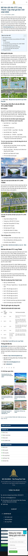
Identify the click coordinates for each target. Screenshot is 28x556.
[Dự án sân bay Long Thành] (20, 377)
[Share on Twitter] (7, 368)
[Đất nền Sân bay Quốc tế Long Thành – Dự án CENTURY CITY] (7, 404)
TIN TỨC (5, 418)
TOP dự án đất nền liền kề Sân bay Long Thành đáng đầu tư (19, 397)
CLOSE (25, 532)
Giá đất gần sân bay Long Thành (19, 411)
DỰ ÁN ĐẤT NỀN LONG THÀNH (14, 417)
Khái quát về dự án (7, 37)
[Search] (26, 2)
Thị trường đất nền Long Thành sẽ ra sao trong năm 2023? (7, 375)
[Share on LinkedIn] (14, 368)
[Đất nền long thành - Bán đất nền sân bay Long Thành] (14, 2)
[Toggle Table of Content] (24, 36)
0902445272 (9, 364)
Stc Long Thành (8, 521)
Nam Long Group (6, 435)
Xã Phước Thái (6, 458)
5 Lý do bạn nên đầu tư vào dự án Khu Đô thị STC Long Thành (7, 397)
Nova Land (5, 437)
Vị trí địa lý (7, 42)
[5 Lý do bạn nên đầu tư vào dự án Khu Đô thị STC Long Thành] (7, 390)
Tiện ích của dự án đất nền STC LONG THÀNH (15, 43)
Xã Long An (5, 450)
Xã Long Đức (6, 452)
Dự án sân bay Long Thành (19, 383)
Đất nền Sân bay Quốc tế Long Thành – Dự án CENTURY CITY (6, 412)
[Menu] (2, 2)
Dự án (7, 417)
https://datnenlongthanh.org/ (15, 355)
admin (13, 14)
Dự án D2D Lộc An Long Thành (16, 341)
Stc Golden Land (6, 440)
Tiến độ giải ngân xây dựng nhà (12, 48)
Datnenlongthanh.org (8, 27)
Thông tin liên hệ (6, 50)
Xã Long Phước (6, 455)
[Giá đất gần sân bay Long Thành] (20, 404)
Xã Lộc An (5, 447)
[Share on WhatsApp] (2, 368)
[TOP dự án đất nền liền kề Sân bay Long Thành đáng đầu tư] (20, 390)
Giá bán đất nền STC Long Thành (10, 45)
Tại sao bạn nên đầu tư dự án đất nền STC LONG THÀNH (14, 40)
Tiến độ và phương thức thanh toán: (12, 46)
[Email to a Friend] (9, 368)
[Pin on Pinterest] (11, 368)
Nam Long (5, 432)
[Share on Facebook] (4, 368)
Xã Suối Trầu (5, 460)
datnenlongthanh (8, 519)
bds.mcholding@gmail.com (13, 362)
